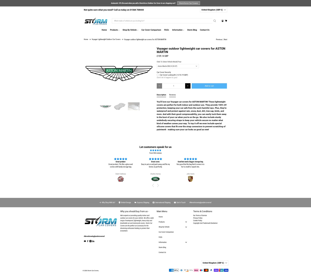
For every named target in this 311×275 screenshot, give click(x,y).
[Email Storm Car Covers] (85, 242)
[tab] (161, 95)
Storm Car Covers (93, 270)
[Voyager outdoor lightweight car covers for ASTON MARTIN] (119, 73)
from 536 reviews (155, 153)
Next (225, 39)
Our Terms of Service (200, 215)
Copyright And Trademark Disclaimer (205, 223)
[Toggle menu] (186, 222)
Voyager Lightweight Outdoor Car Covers (106, 39)
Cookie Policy (197, 221)
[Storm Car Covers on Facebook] (88, 242)
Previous (219, 39)
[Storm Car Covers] (96, 21)
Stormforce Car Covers (188, 3)
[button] (153, 185)
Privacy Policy (197, 218)
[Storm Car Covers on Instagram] (90, 242)
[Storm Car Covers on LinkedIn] (93, 242)
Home (86, 39)
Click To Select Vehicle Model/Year (169, 62)
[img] (155, 150)
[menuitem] (104, 30)
